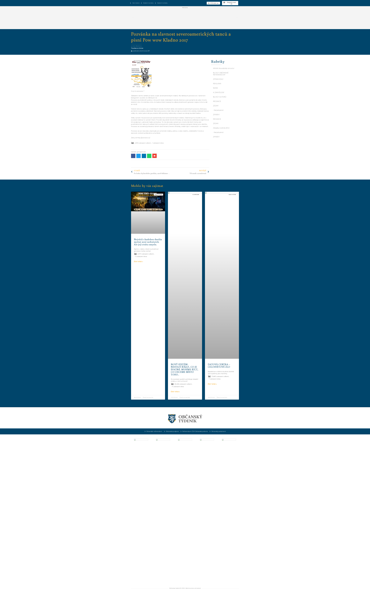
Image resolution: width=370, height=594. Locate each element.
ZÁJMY (216, 106)
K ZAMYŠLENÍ (218, 92)
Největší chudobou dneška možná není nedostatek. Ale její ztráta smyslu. (148, 242)
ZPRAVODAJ (218, 79)
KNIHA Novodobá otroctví (223, 68)
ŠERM (215, 88)
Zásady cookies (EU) (221, 128)
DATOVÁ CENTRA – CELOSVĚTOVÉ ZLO (219, 365)
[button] (213, 3)
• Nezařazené (218, 110)
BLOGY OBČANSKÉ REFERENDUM (220, 74)
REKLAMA (217, 84)
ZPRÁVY (216, 115)
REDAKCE (217, 101)
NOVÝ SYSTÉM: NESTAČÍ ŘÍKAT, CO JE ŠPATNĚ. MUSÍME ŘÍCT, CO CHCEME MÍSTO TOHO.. (184, 369)
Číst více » (138, 261)
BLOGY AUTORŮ (219, 97)
